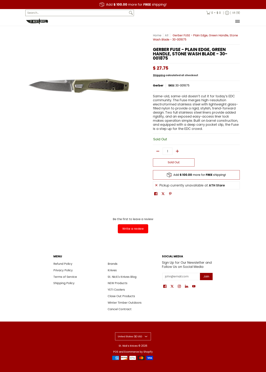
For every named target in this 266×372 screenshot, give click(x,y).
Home (157, 35)
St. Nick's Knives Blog (122, 277)
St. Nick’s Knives (128, 346)
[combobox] (77, 13)
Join (206, 276)
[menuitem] (213, 13)
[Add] (177, 151)
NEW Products (117, 283)
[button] (155, 194)
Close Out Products (121, 296)
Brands (112, 264)
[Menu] (237, 21)
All (166, 35)
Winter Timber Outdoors (125, 303)
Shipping (159, 75)
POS (115, 352)
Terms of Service (65, 277)
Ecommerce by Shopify (138, 352)
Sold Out (174, 162)
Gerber (158, 85)
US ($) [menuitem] (236, 12)
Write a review (133, 229)
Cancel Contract (120, 309)
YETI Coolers (116, 290)
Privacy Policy (63, 270)
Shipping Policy (64, 283)
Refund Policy (62, 264)
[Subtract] (158, 151)
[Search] (131, 13)
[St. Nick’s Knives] (37, 21)
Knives (112, 270)
